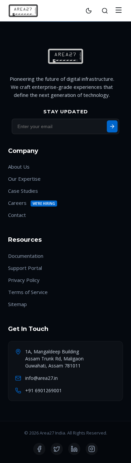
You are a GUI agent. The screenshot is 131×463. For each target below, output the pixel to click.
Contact (17, 215)
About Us (19, 166)
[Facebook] (39, 449)
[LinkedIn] (74, 449)
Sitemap (17, 304)
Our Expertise (24, 178)
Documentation (25, 255)
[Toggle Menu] (119, 10)
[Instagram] (92, 449)
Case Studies (23, 190)
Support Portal (25, 268)
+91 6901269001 (43, 390)
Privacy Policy (24, 280)
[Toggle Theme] (88, 10)
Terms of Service (28, 292)
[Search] (104, 10)
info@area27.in (41, 378)
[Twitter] (57, 449)
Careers (17, 202)
